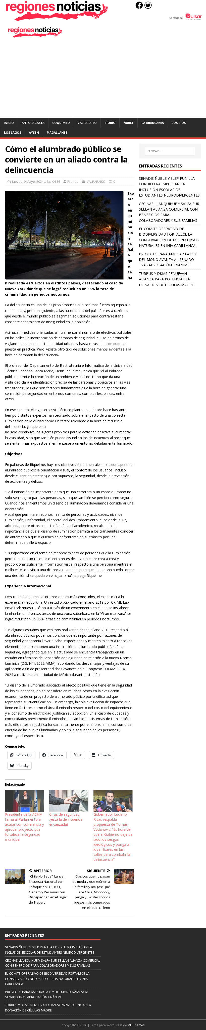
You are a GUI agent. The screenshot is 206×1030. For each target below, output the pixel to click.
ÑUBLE (128, 123)
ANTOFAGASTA (33, 123)
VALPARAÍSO (87, 123)
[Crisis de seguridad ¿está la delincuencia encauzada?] (68, 801)
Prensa (72, 181)
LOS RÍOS (179, 123)
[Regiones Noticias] (103, 18)
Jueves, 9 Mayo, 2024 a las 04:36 (36, 181)
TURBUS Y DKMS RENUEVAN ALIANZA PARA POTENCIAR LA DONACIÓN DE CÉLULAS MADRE (166, 279)
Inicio (9, 123)
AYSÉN (34, 132)
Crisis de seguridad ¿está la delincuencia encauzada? (66, 819)
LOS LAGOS (12, 132)
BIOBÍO (110, 123)
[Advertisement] (103, 80)
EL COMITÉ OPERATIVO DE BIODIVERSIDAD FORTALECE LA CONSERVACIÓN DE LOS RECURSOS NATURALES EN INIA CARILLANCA (47, 978)
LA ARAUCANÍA (152, 123)
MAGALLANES (57, 132)
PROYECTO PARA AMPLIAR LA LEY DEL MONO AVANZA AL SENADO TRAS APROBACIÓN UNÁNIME (167, 260)
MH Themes (136, 1025)
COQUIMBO (61, 123)
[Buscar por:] (170, 151)
